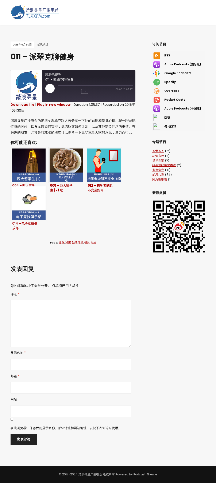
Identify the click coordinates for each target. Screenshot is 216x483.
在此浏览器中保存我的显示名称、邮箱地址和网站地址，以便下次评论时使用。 (66, 428)
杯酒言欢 (158, 156)
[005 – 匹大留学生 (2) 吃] (66, 165)
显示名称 (18, 353)
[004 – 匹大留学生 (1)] (28, 165)
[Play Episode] (50, 88)
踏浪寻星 (77, 243)
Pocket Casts (174, 99)
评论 (15, 294)
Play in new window (54, 104)
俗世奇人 (158, 151)
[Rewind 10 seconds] (76, 91)
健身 (61, 243)
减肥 (68, 243)
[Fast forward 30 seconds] (96, 91)
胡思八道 (42, 45)
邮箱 (15, 376)
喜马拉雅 (170, 126)
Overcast (171, 90)
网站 (14, 399)
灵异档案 (158, 160)
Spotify (170, 82)
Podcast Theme (145, 474)
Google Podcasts (178, 73)
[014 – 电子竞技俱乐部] (28, 203)
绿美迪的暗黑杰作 (164, 165)
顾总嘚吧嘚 (159, 179)
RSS (167, 55)
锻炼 (87, 243)
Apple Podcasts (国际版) (182, 64)
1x (85, 91)
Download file (22, 104)
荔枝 (167, 117)
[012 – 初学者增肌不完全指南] (104, 165)
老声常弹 (158, 170)
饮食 (94, 243)
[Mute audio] (64, 91)
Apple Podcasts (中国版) (182, 108)
